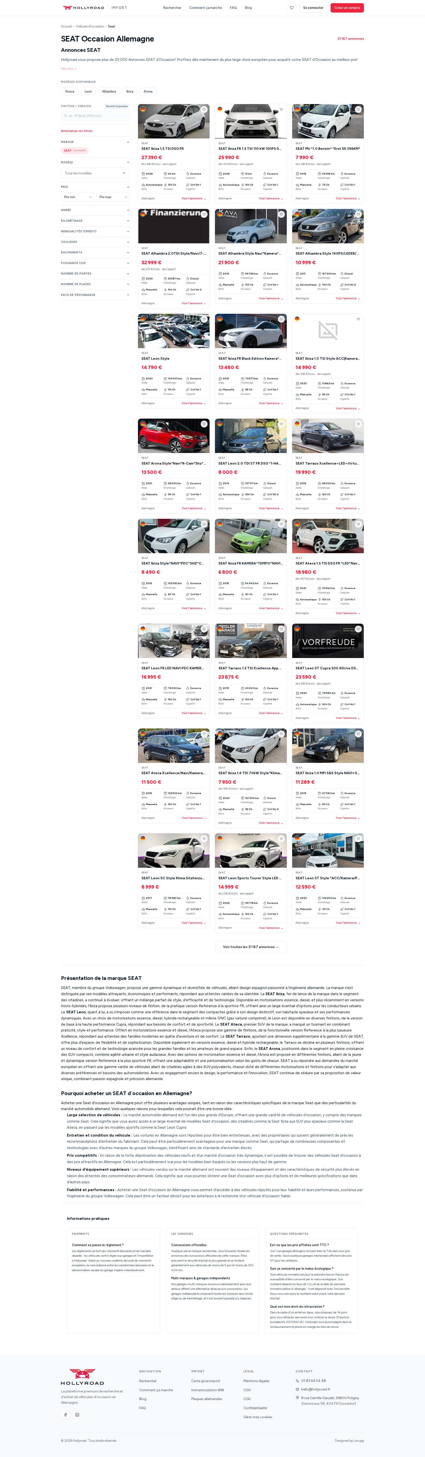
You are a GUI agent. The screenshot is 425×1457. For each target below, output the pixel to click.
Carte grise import (205, 1381)
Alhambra (109, 91)
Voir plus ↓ (69, 69)
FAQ (233, 8)
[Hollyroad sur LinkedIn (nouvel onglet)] (77, 1414)
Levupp (359, 1441)
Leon (88, 91)
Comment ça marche (205, 8)
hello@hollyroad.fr (315, 1389)
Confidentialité (255, 1408)
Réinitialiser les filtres (76, 131)
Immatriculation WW (207, 1390)
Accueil (66, 26)
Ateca (69, 91)
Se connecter (313, 8)
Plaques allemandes (206, 1399)
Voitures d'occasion (90, 26)
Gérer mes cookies (257, 1417)
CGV (247, 1390)
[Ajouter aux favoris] (204, 109)
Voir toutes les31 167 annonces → (251, 947)
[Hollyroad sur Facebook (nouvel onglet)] (65, 1414)
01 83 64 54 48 (313, 1381)
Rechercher (172, 8)
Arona (148, 91)
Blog (248, 8)
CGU (247, 1399)
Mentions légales (256, 1381)
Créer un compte (347, 8)
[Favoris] (291, 7)
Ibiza (129, 91)
